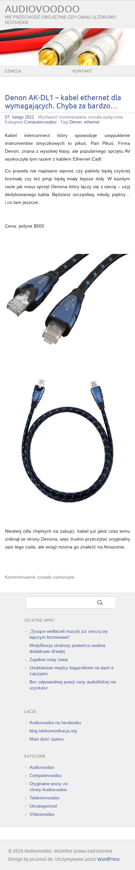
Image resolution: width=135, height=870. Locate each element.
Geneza (13, 71)
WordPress (108, 859)
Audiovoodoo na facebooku (55, 722)
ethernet (92, 122)
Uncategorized (43, 806)
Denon (75, 122)
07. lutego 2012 (19, 117)
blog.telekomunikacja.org (53, 730)
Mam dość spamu (46, 739)
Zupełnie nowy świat (48, 659)
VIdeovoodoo (41, 814)
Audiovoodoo (42, 9)
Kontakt (82, 71)
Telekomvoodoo (44, 797)
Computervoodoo (40, 122)
